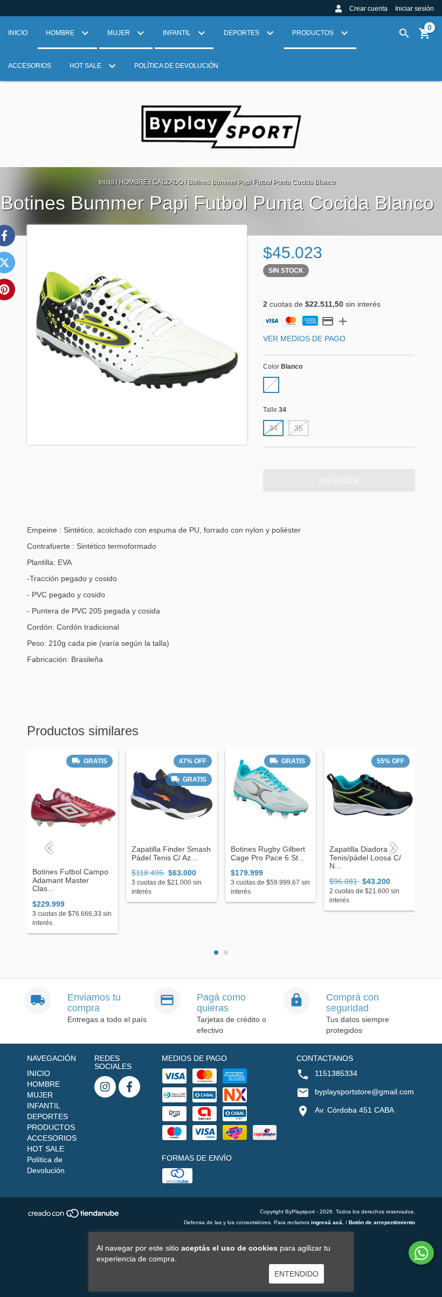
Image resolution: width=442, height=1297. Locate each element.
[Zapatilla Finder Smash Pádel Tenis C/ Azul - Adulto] (171, 794)
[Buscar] (404, 33)
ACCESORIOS (29, 66)
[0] (425, 37)
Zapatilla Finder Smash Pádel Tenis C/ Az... (171, 853)
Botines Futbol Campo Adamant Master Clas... (70, 880)
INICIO (17, 33)
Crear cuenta (368, 8)
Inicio (106, 182)
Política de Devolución (176, 66)
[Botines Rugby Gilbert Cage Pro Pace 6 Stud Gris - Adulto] (270, 794)
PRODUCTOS (313, 33)
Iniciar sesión (414, 8)
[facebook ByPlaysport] (129, 1087)
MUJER (119, 33)
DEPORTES (242, 33)
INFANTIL (177, 33)
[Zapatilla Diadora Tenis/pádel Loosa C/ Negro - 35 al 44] (369, 794)
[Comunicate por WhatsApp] (421, 1253)
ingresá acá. (327, 1222)
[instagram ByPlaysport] (105, 1087)
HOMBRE (61, 33)
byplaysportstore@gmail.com (364, 1091)
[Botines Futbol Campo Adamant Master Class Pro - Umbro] (72, 806)
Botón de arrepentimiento (382, 1222)
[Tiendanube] (74, 1217)
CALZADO (168, 182)
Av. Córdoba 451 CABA (354, 1110)
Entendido (296, 1274)
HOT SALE (86, 66)
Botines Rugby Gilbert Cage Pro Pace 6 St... (268, 853)
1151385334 (336, 1073)
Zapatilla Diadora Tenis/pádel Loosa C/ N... (365, 857)
